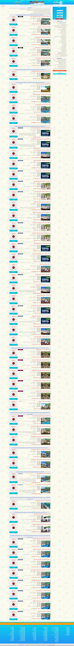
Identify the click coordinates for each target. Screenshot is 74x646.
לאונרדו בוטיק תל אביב (33, 637)
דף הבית (42, 0)
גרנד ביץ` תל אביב (34, 627)
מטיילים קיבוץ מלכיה (12, 628)
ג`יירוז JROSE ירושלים (45, 634)
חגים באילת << (64, 28)
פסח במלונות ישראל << (63, 55)
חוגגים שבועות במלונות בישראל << (61, 27)
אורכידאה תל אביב (34, 632)
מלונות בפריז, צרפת (23, 632)
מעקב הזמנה (33, 0)
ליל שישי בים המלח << (63, 49)
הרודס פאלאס (68, 629)
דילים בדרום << (64, 34)
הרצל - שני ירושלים (45, 639)
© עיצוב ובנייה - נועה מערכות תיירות (51, 645)
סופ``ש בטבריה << (64, 38)
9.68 (13, 404)
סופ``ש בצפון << (64, 44)
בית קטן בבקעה (45, 628)
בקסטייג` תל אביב (34, 630)
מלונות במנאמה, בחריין (22, 635)
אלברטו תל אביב (34, 633)
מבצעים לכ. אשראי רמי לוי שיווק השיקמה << (60, 26)
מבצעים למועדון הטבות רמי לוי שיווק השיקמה (54, 634)
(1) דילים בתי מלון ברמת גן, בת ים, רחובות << (60, 68)
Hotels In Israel (22, 0)
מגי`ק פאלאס (68, 627)
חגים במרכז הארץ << (63, 35)
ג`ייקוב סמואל (34, 628)
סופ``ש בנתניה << (64, 43)
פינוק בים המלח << (63, 47)
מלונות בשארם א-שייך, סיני (22, 639)
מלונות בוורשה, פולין (23, 638)
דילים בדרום (57, 633)
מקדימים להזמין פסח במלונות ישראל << (61, 56)
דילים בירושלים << (64, 48)
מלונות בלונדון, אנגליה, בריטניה (21, 633)
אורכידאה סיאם (68, 632)
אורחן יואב (13, 636)
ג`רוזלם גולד (46, 633)
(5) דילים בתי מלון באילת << (62, 62)
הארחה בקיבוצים (12, 633)
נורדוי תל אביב (34, 640)
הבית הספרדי (45, 638)
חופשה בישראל (12, 633)
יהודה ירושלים (45, 640)
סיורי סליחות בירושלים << (63, 22)
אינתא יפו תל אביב (34, 633)
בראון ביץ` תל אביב (34, 629)
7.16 (13, 61)
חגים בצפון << (64, 45)
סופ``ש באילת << (64, 51)
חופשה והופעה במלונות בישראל (55, 627)
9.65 (13, 476)
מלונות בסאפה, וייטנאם (22, 640)
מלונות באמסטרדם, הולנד (22, 631)
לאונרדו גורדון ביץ (34, 636)
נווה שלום (46, 630)
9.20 (13, 452)
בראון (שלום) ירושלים (45, 635)
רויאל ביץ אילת (68, 631)
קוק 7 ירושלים (45, 631)
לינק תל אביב (34, 635)
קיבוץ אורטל (12, 639)
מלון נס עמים (12, 638)
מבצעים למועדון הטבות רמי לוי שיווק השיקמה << (60, 36)
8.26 (13, 542)
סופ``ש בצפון (57, 638)
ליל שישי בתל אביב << (63, 40)
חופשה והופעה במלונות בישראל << (61, 23)
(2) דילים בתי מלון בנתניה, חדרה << (61, 66)
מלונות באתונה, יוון (23, 629)
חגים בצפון (57, 639)
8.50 (13, 87)
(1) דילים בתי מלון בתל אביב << (62, 67)
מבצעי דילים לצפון (56, 631)
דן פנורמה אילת (68, 628)
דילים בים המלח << (63, 24)
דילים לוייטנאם (12, 640)
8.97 (13, 97)
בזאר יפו (35, 631)
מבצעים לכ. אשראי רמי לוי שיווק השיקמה (55, 629)
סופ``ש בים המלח (56, 632)
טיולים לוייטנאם (28, 0)
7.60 (13, 153)
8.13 (13, 74)
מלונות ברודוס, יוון (23, 634)
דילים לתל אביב (56, 641)
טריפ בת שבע (45, 640)
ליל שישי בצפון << (64, 41)
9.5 (13, 504)
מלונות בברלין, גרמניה (22, 634)
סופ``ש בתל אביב (56, 636)
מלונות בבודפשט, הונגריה (22, 630)
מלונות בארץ (12, 634)
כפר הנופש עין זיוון (12, 632)
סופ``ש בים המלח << (63, 31)
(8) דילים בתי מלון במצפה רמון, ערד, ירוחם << (60, 60)
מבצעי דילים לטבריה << (63, 32)
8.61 (13, 131)
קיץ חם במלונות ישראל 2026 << (62, 53)
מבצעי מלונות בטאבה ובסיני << (62, 29)
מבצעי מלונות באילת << (63, 42)
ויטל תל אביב (34, 638)
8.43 (13, 267)
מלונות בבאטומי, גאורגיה (22, 627)
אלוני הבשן (13, 627)
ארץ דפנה (13, 630)
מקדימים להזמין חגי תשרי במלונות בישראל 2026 (54, 628)
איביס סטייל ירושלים (45, 637)
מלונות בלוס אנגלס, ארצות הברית (21, 640)
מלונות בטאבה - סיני (23, 636)
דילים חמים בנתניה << (63, 37)
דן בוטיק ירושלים (45, 632)
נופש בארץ (13, 635)
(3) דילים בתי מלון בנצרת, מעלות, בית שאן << (60, 64)
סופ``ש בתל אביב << (63, 39)
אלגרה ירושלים (45, 636)
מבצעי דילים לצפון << (63, 30)
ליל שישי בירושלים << (63, 46)
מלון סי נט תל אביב (34, 634)
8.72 (13, 19)
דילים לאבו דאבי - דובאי (11, 640)
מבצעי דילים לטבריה (56, 632)
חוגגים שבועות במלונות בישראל (55, 630)
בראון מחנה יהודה (45, 634)
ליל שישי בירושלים (56, 639)
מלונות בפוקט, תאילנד (22, 628)
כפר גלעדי (13, 631)
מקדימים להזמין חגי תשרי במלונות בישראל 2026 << (59, 25)
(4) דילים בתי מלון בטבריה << (62, 63)
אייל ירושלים (46, 633)
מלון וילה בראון (34, 634)
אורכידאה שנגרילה (68, 634)
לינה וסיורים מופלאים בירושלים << (62, 52)
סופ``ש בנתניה (56, 638)
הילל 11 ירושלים (45, 627)
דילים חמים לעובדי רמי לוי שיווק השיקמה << (60, 54)
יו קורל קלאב (68, 633)
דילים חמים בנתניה (56, 635)
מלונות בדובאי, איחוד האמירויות (21, 633)
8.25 (13, 30)
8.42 (13, 184)
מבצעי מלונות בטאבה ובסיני (55, 631)
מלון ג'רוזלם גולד (12, 637)
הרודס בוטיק (68, 630)
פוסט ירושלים (45, 629)
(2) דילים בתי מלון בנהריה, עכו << (62, 65)
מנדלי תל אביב (34, 639)
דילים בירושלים (56, 640)
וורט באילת (68, 633)
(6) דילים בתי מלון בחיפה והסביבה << (61, 61)
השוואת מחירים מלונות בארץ (11, 634)
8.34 (13, 419)
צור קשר (38, 0)
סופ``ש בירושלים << (63, 33)
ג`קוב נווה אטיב (12, 629)
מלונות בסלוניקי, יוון (23, 637)
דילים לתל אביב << (63, 50)
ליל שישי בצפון (56, 637)
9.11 (13, 429)
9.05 (13, 363)
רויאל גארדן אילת (68, 634)
